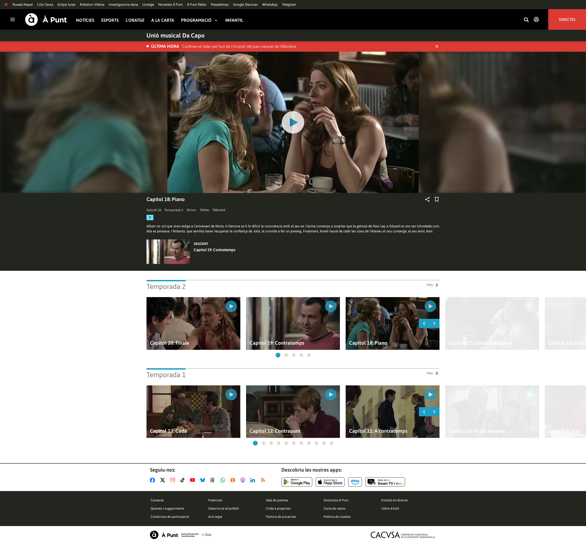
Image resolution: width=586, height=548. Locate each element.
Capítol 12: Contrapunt (275, 431)
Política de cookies (337, 516)
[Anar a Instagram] (173, 480)
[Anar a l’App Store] (330, 481)
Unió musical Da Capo (175, 35)
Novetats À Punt (170, 4)
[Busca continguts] (526, 20)
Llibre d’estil (390, 508)
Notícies (85, 20)
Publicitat (215, 500)
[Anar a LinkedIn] (253, 480)
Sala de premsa (277, 500)
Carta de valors (334, 508)
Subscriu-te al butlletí (223, 508)
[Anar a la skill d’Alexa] (355, 481)
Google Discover (245, 4)
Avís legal (215, 516)
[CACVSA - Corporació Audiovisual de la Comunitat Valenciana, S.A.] (403, 535)
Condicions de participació (170, 516)
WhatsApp (270, 4)
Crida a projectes (278, 508)
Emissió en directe (394, 500)
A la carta (162, 20)
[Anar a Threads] (213, 480)
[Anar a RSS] (264, 480)
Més (430, 285)
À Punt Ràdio (196, 4)
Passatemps (220, 4)
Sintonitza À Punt (336, 500)
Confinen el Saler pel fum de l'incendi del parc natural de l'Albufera (239, 46)
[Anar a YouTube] (193, 480)
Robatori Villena (92, 4)
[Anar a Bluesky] (203, 480)
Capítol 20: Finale (169, 343)
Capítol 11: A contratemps (378, 431)
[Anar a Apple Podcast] (243, 480)
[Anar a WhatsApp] (223, 480)
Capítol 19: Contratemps (214, 249)
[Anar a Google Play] (296, 481)
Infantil (234, 20)
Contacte (157, 500)
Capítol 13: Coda (168, 431)
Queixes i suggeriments (167, 508)
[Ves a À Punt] (46, 19)
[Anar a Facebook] (153, 480)
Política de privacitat (281, 516)
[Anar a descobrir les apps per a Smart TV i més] (385, 481)
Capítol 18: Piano (368, 343)
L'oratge (148, 4)
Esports (110, 20)
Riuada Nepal (22, 4)
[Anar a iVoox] (234, 480)
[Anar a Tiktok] (183, 480)
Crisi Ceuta (45, 4)
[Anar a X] (163, 480)
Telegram (289, 4)
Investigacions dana (123, 4)
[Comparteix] (427, 199)
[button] (278, 355)
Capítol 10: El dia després (477, 431)
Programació (196, 20)
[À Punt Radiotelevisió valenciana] (174, 535)
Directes (567, 19)
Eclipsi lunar (66, 4)
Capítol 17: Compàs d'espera (480, 343)
